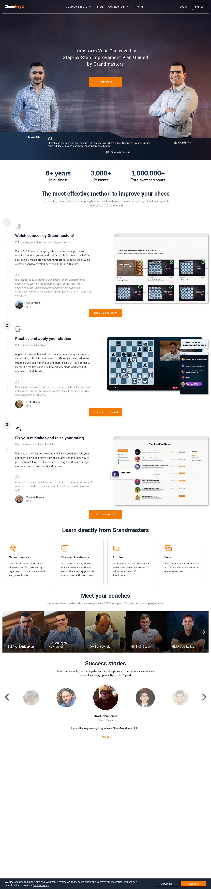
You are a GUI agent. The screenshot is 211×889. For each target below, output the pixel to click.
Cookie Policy (41, 885)
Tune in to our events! (105, 412)
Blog (100, 6)
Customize (167, 883)
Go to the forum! (105, 514)
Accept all (193, 883)
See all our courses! (105, 312)
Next (203, 632)
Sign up (199, 6)
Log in (183, 6)
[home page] (14, 6)
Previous (7, 632)
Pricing (138, 6)
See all (105, 736)
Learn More (105, 81)
